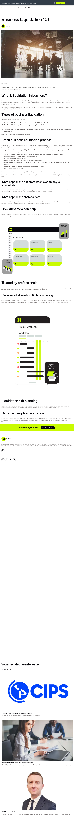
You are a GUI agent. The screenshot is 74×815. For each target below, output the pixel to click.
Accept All (60, 3)
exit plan (59, 125)
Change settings (50, 3)
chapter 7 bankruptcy (53, 123)
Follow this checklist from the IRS (14, 169)
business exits (50, 102)
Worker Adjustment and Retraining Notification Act (57, 162)
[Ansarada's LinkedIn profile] (2, 450)
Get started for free (47, 428)
